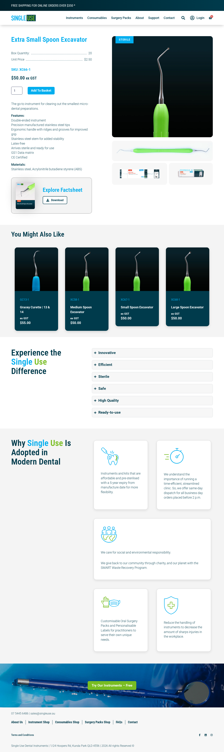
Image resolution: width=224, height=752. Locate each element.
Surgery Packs (121, 18)
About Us (17, 722)
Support (153, 18)
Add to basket (41, 90)
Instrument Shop (39, 722)
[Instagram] (211, 735)
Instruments (74, 18)
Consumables (97, 18)
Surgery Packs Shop (97, 722)
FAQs (119, 722)
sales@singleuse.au (42, 713)
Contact (169, 18)
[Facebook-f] (199, 735)
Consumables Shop (67, 722)
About (139, 18)
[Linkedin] (205, 735)
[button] (183, 18)
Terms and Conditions (22, 735)
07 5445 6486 (19, 713)
